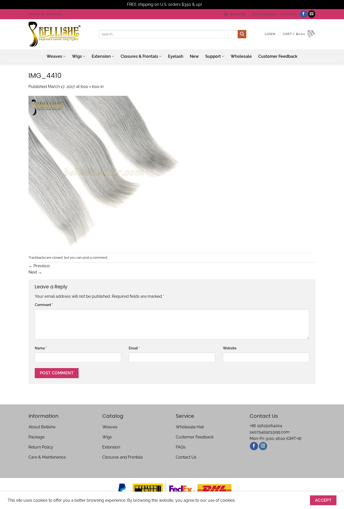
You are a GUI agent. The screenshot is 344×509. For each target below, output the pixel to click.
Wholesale (241, 56)
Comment (44, 305)
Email (134, 348)
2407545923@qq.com (270, 432)
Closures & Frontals (139, 56)
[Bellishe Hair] (59, 34)
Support (213, 56)
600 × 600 (90, 86)
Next (35, 272)
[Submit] (242, 34)
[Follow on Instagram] (263, 446)
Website (229, 348)
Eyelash (175, 56)
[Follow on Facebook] (303, 14)
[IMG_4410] (104, 171)
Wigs (77, 56)
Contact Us (288, 14)
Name (41, 348)
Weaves (54, 56)
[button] (235, 14)
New (194, 56)
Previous (39, 265)
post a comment (95, 257)
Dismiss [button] (210, 4)
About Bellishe (263, 14)
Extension (101, 56)
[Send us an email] (311, 14)
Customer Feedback (277, 56)
